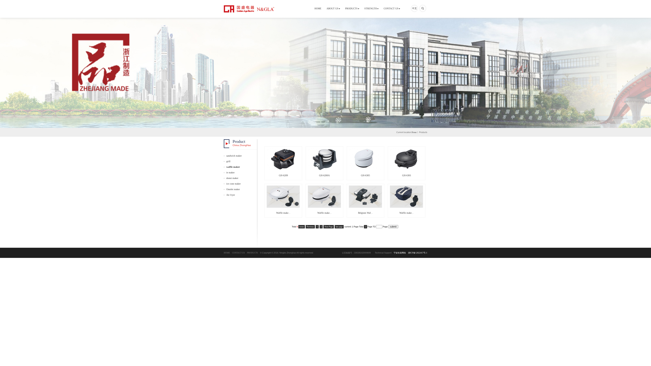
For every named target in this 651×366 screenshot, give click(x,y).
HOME (317, 8)
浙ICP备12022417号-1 (417, 253)
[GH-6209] (283, 169)
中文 (414, 8)
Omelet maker (233, 189)
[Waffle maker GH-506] (324, 207)
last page (339, 227)
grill (228, 161)
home (301, 227)
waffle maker (233, 167)
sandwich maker (234, 156)
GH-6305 (365, 175)
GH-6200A (324, 175)
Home (414, 132)
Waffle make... (283, 213)
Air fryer (230, 195)
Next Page (328, 227)
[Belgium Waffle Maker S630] (365, 207)
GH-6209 (283, 175)
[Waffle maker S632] (406, 207)
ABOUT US (332, 8)
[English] (423, 10)
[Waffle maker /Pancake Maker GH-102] (283, 207)
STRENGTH (370, 8)
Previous (310, 227)
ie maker (230, 172)
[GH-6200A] (324, 169)
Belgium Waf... (365, 213)
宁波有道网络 (400, 253)
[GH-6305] (365, 169)
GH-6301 (406, 175)
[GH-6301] (406, 169)
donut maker (232, 178)
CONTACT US (391, 8)
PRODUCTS (351, 8)
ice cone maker (233, 183)
